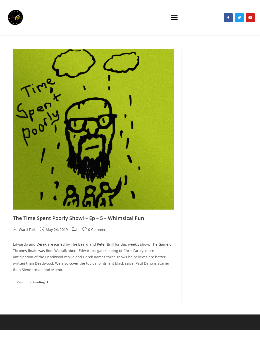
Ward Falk (27, 229)
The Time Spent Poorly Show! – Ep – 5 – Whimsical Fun (78, 218)
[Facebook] (228, 17)
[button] (174, 18)
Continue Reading (35, 281)
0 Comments (98, 229)
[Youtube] (250, 17)
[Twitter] (239, 17)
